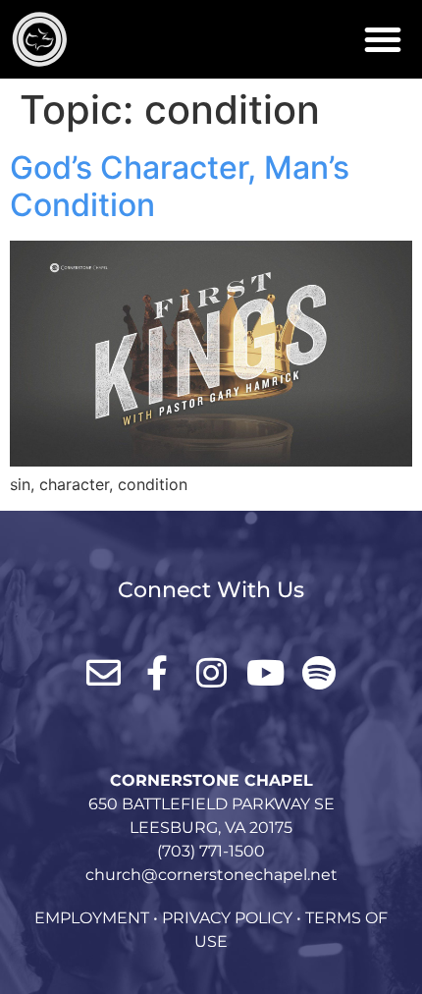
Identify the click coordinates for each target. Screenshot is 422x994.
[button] (382, 39)
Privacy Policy (227, 918)
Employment (91, 918)
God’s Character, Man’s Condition (179, 186)
